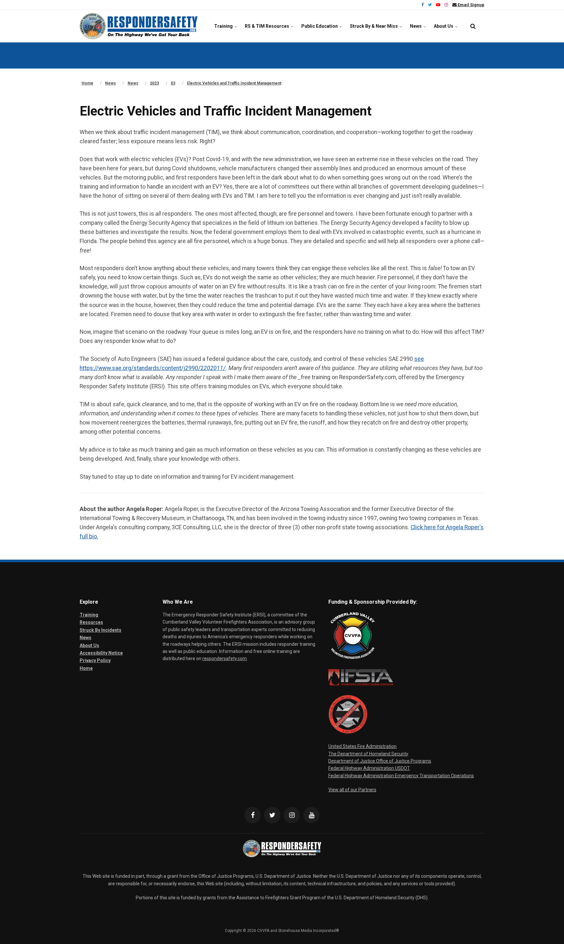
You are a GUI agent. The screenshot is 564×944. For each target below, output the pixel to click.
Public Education (320, 26)
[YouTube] (311, 815)
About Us (444, 26)
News (416, 26)
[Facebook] (252, 815)
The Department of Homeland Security (368, 753)
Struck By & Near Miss (374, 26)
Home (86, 668)
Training (224, 26)
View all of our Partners (352, 789)
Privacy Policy (95, 660)
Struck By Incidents (100, 630)
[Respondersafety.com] (138, 26)
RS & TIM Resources (267, 26)
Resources (91, 622)
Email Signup (470, 4)
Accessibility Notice (101, 653)
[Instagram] (292, 815)
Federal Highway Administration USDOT (369, 768)
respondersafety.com (224, 658)
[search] (473, 26)
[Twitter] (272, 815)
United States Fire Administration (362, 746)
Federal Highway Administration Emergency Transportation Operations (401, 775)
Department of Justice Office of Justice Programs (379, 761)
